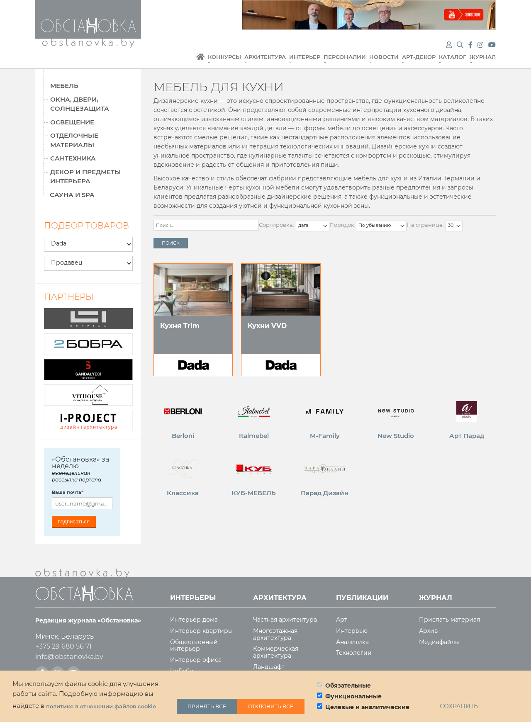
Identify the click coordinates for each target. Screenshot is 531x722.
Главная (200, 61)
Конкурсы (224, 57)
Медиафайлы (439, 642)
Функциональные (353, 696)
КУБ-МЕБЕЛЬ (253, 493)
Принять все (207, 706)
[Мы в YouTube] (492, 45)
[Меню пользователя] (449, 45)
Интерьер (304, 57)
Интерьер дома (194, 619)
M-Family (325, 436)
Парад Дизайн (324, 493)
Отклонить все (270, 706)
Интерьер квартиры (201, 630)
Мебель (64, 86)
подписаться (74, 521)
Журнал (483, 57)
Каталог (452, 57)
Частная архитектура (285, 619)
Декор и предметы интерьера (85, 176)
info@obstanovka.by (69, 657)
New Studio (396, 436)
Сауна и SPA (72, 195)
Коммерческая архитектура (275, 652)
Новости (384, 57)
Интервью (352, 630)
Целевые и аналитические (367, 707)
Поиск (171, 243)
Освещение (72, 122)
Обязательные (348, 685)
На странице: (425, 224)
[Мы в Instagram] (481, 45)
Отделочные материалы (74, 140)
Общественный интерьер (194, 646)
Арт (341, 619)
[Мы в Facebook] (471, 45)
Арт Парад (466, 436)
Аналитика (352, 642)
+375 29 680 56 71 (63, 646)
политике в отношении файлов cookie (101, 706)
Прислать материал (449, 619)
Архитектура (265, 57)
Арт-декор (419, 57)
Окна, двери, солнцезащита (79, 104)
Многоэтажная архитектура (275, 634)
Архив (428, 630)
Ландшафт (269, 667)
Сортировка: (276, 224)
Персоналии (345, 57)
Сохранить (459, 706)
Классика (183, 493)
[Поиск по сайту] (461, 45)
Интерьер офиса (196, 660)
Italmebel (254, 436)
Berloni (183, 436)
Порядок (341, 224)
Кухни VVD (267, 326)
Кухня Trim (180, 326)
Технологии (354, 652)
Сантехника (73, 158)
